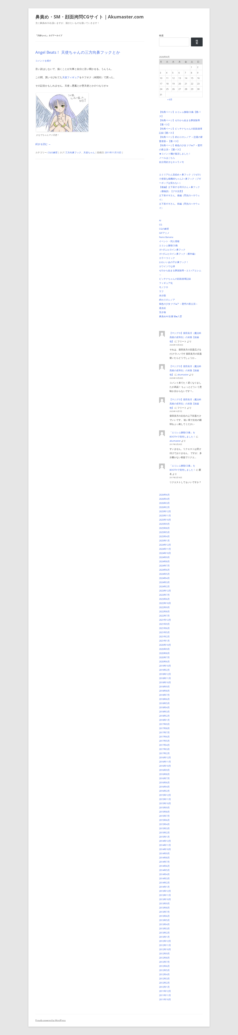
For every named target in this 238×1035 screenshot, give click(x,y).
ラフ (161, 291)
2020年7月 (164, 657)
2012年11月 (165, 945)
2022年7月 (164, 615)
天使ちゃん (89, 152)
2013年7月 (164, 911)
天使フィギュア (70, 77)
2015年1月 (164, 836)
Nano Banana (166, 237)
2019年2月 (164, 669)
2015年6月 (164, 820)
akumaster (183, 374)
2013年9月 (164, 903)
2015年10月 (165, 803)
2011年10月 (165, 999)
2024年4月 (164, 578)
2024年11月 (165, 548)
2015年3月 (164, 828)
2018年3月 (164, 711)
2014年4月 (164, 874)
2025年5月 (164, 532)
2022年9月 (164, 607)
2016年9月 (164, 770)
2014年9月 (164, 853)
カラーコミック (167, 257)
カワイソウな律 (167, 266)
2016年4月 (164, 786)
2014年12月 (165, 840)
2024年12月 (165, 544)
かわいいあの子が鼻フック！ (174, 262)
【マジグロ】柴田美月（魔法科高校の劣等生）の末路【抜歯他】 (185, 337)
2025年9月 (164, 523)
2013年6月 (164, 916)
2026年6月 (164, 494)
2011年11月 (165, 995)
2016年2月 (164, 790)
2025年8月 (164, 528)
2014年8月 (164, 857)
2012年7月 (164, 961)
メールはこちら (167, 157)
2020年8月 (164, 653)
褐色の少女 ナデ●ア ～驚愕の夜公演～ (178, 303)
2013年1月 (164, 936)
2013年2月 (164, 932)
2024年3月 (164, 582)
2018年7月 (164, 694)
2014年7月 (164, 861)
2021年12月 (165, 619)
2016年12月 (165, 757)
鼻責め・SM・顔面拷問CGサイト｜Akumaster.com (89, 17)
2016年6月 (164, 782)
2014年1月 (164, 886)
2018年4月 (164, 707)
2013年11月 (165, 895)
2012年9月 (164, 953)
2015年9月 (164, 807)
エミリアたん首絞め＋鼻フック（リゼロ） (180, 174)
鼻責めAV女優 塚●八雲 (170, 316)
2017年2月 (164, 753)
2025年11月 (165, 515)
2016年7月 (164, 778)
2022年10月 (165, 603)
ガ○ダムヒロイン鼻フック (172, 249)
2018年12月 (165, 674)
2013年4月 (164, 924)
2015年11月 (165, 799)
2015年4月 (164, 824)
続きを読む (43, 144)
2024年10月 (165, 553)
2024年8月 (164, 561)
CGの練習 (52, 152)
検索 (161, 35)
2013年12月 (165, 890)
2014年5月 (164, 870)
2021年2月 (164, 636)
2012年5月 (164, 970)
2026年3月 (164, 503)
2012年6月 (164, 966)
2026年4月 (164, 498)
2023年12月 (165, 590)
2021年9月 (164, 624)
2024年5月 (164, 573)
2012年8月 (164, 957)
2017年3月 (164, 749)
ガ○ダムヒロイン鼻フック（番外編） (178, 253)
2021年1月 (164, 640)
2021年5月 (164, 632)
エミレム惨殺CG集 (168, 245)
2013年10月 (165, 899)
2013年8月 (164, 907)
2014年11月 (165, 845)
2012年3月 (164, 978)
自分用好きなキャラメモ (171, 162)
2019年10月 (165, 665)
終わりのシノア (167, 299)
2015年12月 (165, 795)
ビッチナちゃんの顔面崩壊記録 (175, 278)
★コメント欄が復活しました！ (175, 153)
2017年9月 (164, 724)
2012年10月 (165, 949)
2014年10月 (165, 849)
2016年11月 (165, 761)
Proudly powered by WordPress (50, 1020)
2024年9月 (164, 557)
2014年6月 (164, 865)
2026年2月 (164, 507)
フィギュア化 (166, 283)
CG (160, 224)
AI (160, 220)
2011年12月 (165, 991)
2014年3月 (164, 878)
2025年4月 (164, 536)
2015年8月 (164, 811)
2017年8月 (164, 728)
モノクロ (163, 287)
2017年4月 (164, 744)
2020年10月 (165, 644)
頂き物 (162, 312)
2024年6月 (164, 569)
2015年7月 (164, 815)
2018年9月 (164, 686)
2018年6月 (164, 699)
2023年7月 (164, 594)
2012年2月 (164, 982)
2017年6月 (164, 736)
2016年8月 (164, 774)
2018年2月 (164, 715)
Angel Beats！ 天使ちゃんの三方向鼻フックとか (77, 52)
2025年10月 (165, 519)
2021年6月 (164, 628)
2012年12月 (165, 941)
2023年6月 (164, 598)
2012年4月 (164, 974)
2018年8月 (164, 690)
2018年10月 (165, 682)
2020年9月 (164, 649)
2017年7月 (164, 732)
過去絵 (162, 308)
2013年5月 (164, 920)
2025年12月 (165, 511)
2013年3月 (164, 928)
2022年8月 (164, 611)
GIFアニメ (164, 232)
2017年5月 (164, 740)
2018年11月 (165, 678)
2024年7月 (164, 565)
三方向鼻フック (73, 152)
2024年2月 (164, 586)
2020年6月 (164, 661)
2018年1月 (164, 719)
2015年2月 (164, 832)
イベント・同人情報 (169, 241)
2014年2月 (164, 882)
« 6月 (169, 99)
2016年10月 (165, 765)
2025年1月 (164, 540)
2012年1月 (164, 986)
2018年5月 (164, 703)
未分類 (162, 295)
